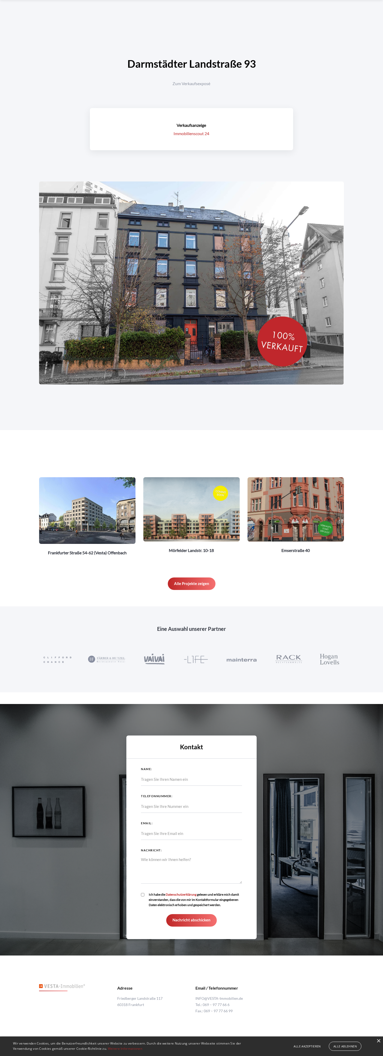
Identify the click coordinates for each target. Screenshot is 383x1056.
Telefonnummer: (156, 796)
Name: (146, 769)
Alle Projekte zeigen (191, 583)
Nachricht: (151, 850)
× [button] (378, 1041)
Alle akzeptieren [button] (307, 1046)
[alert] (191, 1046)
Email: (147, 823)
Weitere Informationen (125, 1048)
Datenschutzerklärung (181, 894)
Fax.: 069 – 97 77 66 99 (214, 1011)
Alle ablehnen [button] (345, 1046)
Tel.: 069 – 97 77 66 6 (212, 1004)
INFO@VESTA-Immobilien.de (219, 998)
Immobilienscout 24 (191, 133)
